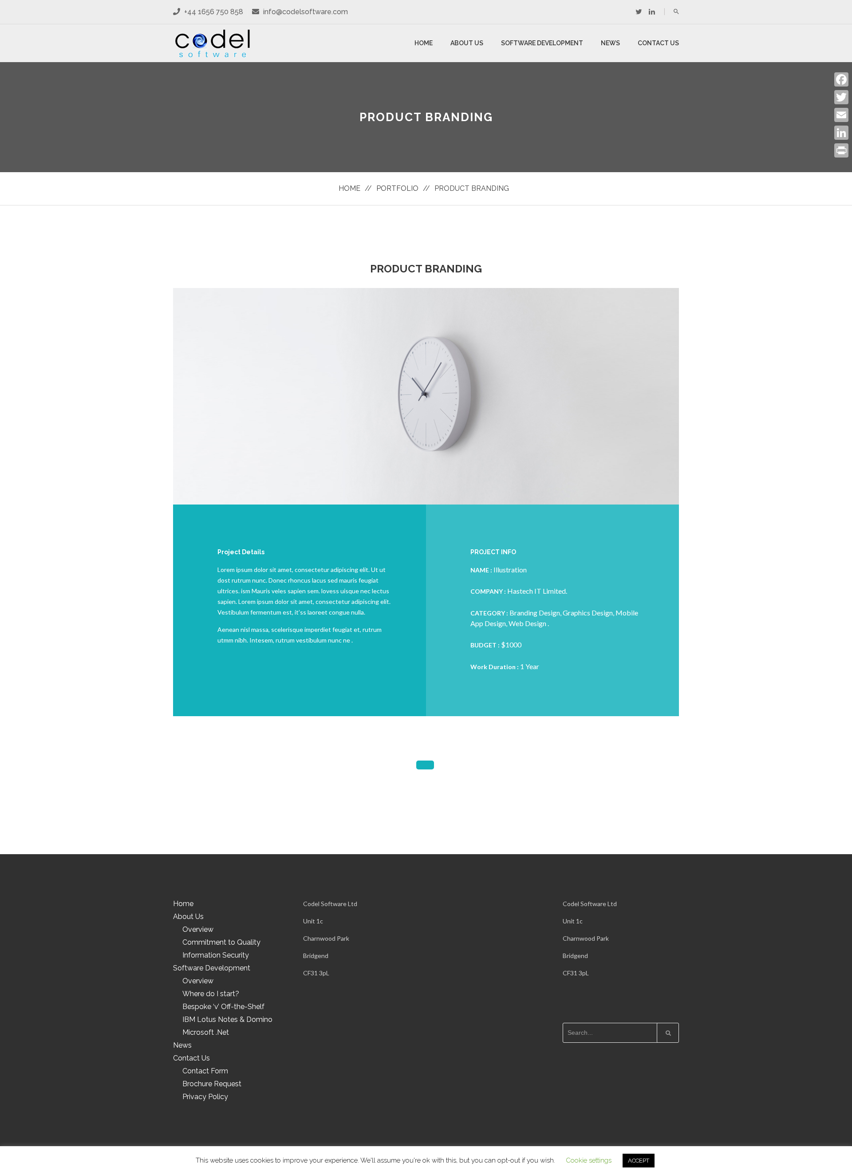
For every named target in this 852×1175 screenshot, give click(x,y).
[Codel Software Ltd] (213, 43)
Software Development (542, 43)
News (610, 43)
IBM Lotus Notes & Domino (227, 1019)
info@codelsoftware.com (305, 12)
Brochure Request (211, 1084)
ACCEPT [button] (638, 1160)
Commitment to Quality (221, 942)
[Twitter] (638, 12)
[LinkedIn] (841, 133)
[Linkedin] (652, 12)
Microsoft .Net (205, 1032)
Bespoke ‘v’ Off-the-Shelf (223, 1006)
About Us (466, 43)
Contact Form (205, 1071)
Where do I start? (210, 994)
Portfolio (397, 188)
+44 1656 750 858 (212, 12)
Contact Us (658, 43)
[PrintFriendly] (841, 150)
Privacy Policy (205, 1096)
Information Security (215, 955)
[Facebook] (841, 79)
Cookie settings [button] (588, 1160)
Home (423, 43)
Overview (197, 929)
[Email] (841, 115)
